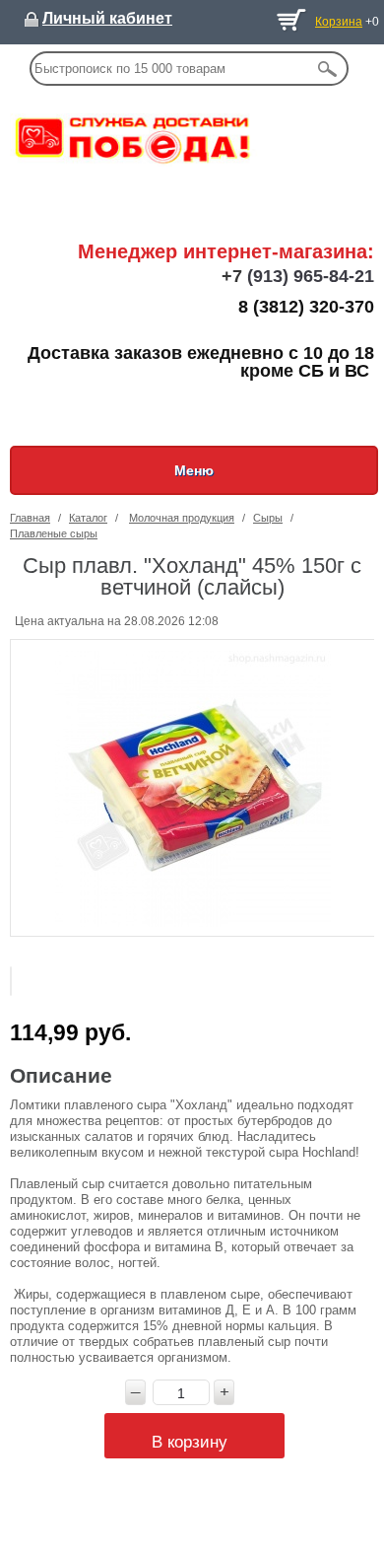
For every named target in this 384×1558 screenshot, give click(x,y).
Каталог (88, 518)
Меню (194, 470)
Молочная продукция (181, 518)
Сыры (268, 518)
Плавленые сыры (53, 533)
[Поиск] (328, 68)
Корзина (338, 22)
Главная (30, 518)
